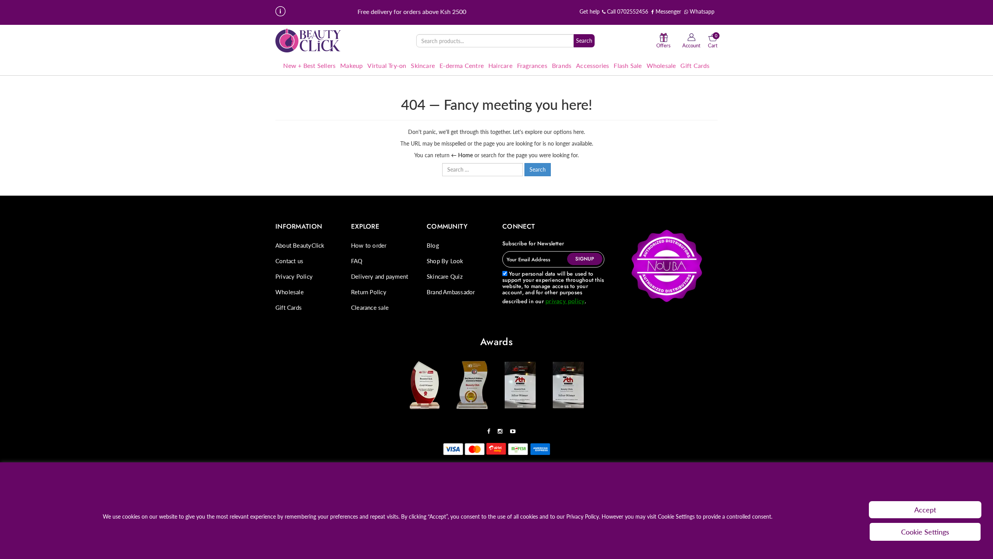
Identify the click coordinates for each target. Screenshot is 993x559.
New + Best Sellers (309, 65)
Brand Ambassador (451, 291)
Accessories (592, 65)
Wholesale (661, 65)
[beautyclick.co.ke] (308, 40)
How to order (369, 245)
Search (584, 40)
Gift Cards (694, 65)
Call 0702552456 (626, 11)
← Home (462, 155)
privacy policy (565, 301)
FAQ (357, 260)
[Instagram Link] (502, 428)
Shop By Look (445, 260)
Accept (925, 509)
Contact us (289, 260)
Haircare (500, 65)
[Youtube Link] (514, 428)
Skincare (423, 65)
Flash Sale (628, 65)
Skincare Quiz (445, 276)
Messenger (667, 11)
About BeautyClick (300, 245)
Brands (561, 65)
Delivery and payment (379, 276)
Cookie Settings (925, 532)
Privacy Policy (294, 276)
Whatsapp (701, 11)
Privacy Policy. (583, 516)
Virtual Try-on (386, 65)
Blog (433, 245)
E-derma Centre (461, 65)
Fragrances (532, 65)
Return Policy (368, 291)
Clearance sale (370, 307)
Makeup (351, 65)
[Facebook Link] (490, 428)
